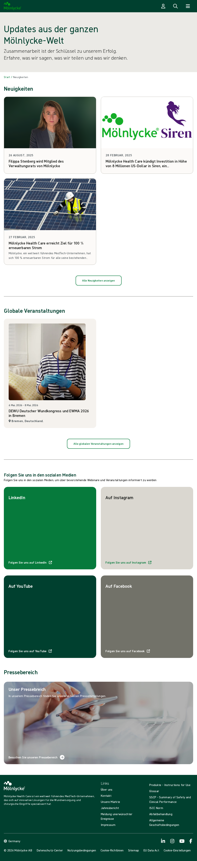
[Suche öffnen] (175, 6)
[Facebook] (191, 841)
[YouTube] (181, 841)
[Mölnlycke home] (12, 6)
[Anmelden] (163, 6)
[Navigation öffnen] (187, 6)
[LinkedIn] (163, 841)
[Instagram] (172, 841)
